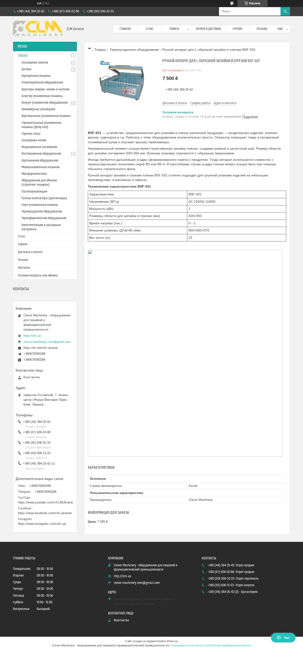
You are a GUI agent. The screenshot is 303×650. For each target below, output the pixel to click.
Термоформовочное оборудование (44, 218)
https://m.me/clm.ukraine (40, 348)
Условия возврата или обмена (38, 275)
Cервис (22, 244)
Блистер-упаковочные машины (42, 96)
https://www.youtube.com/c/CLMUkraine (45, 502)
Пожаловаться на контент (188, 645)
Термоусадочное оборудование (134, 49)
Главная (125, 29)
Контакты (24, 268)
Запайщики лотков (34, 140)
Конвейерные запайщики (38, 109)
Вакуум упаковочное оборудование (45, 103)
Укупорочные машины (36, 76)
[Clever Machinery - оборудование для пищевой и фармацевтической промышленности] (38, 29)
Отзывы (262, 29)
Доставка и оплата (30, 252)
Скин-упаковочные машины (40, 205)
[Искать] (285, 11)
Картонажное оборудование (40, 160)
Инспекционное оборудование (41, 154)
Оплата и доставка (208, 29)
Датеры (26, 69)
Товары (174, 29)
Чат (287, 638)
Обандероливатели (34, 174)
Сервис (238, 29)
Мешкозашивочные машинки (41, 167)
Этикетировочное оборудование (42, 82)
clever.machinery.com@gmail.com (47, 342)
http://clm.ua (32, 335)
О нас (149, 29)
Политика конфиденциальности (229, 645)
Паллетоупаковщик (34, 192)
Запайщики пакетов (35, 63)
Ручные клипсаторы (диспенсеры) (44, 198)
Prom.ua (172, 641)
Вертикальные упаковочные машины (46, 116)
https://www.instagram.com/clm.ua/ (42, 524)
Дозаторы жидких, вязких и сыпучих (46, 89)
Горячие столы (31, 134)
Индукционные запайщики (39, 147)
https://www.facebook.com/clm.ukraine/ (45, 513)
